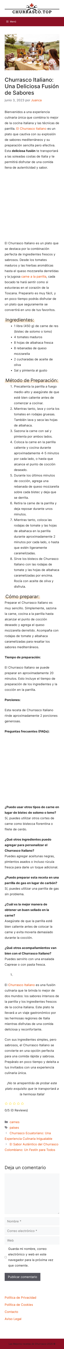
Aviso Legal (13, 1319)
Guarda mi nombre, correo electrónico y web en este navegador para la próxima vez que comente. (30, 1257)
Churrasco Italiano (21, 985)
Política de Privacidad (20, 1297)
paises (14, 1127)
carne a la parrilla (33, 276)
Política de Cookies (19, 1305)
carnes (14, 1122)
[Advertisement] (32, 207)
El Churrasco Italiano (31, 128)
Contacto (11, 1312)
